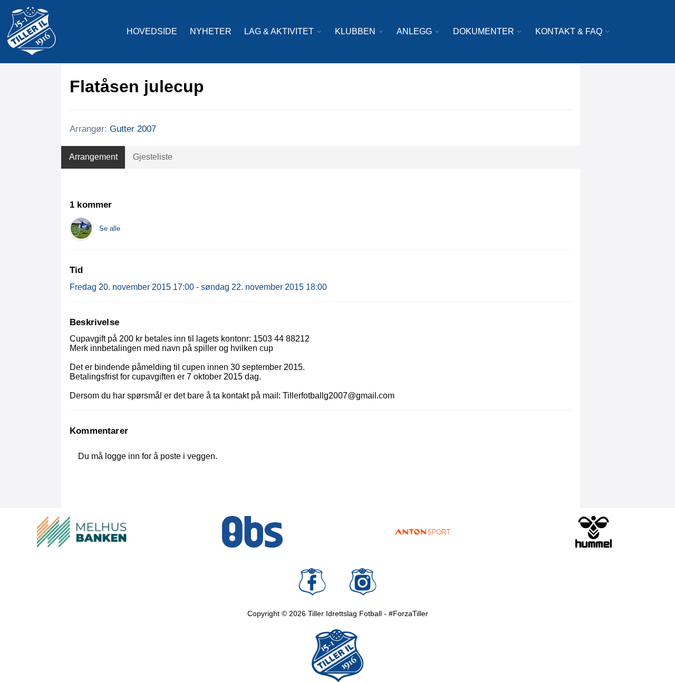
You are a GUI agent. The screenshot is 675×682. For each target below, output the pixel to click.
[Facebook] (312, 582)
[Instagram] (363, 582)
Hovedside (152, 31)
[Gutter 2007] (81, 228)
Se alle (109, 228)
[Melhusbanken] (81, 532)
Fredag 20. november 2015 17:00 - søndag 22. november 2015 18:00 (198, 286)
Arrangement (93, 156)
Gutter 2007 (133, 129)
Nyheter (211, 31)
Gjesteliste (152, 156)
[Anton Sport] (423, 532)
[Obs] (252, 532)
